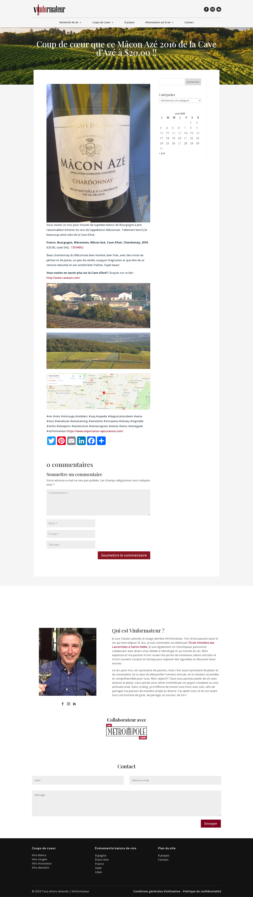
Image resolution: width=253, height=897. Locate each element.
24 (161, 143)
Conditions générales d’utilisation (156, 891)
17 (161, 138)
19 (173, 138)
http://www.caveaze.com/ (63, 278)
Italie (98, 868)
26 (173, 143)
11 (167, 133)
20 (179, 138)
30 (197, 143)
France (99, 864)
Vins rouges (39, 859)
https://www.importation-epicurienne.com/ (95, 431)
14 (185, 133)
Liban (98, 872)
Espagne (100, 855)
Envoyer (210, 823)
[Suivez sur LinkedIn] (218, 9)
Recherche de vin (68, 22)
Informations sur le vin (157, 22)
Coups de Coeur (101, 22)
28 (185, 143)
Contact (189, 22)
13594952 (77, 247)
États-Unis (102, 860)
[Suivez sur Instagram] (212, 9)
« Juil (162, 153)
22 (191, 138)
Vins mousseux (42, 863)
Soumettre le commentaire (124, 555)
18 (167, 138)
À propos (129, 22)
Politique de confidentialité (202, 891)
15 (191, 133)
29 (191, 143)
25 (167, 143)
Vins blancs (39, 855)
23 (197, 138)
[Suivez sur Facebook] (206, 9)
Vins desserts (40, 867)
